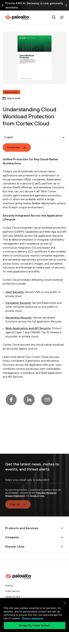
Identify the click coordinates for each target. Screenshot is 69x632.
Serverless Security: (18, 317)
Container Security (18, 302)
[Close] (65, 603)
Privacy (9, 585)
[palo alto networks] (17, 17)
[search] (54, 18)
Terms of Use (12, 597)
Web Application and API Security (28, 328)
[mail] (47, 399)
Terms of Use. (37, 496)
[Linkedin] (29, 399)
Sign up (15, 504)
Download (13, 147)
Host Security (14, 291)
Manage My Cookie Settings (34, 625)
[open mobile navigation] (62, 18)
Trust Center (12, 591)
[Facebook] (11, 399)
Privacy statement (32, 618)
